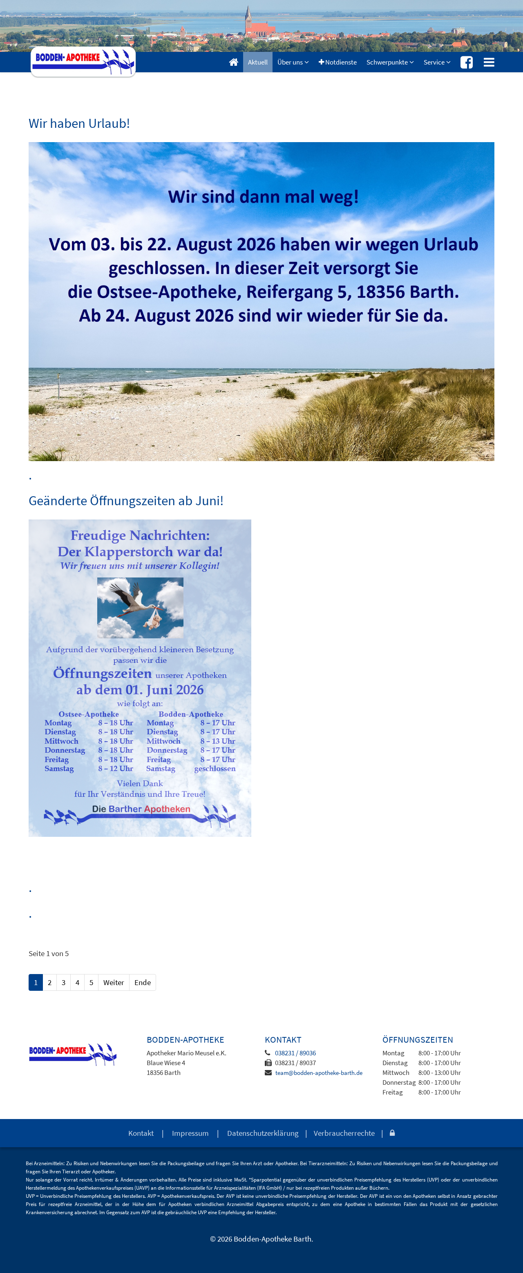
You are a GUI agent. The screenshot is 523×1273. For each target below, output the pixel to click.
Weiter (113, 982)
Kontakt (141, 1133)
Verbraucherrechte (344, 1133)
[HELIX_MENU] (489, 62)
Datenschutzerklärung (263, 1133)
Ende (142, 982)
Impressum (190, 1133)
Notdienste (340, 62)
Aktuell (258, 62)
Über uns (290, 62)
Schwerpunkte (387, 62)
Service (434, 62)
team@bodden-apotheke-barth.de (318, 1073)
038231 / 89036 (295, 1052)
